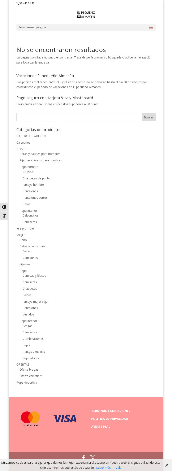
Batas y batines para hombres (40, 154)
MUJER (21, 235)
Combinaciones (33, 339)
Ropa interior (28, 211)
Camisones (30, 258)
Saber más (103, 468)
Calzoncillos (31, 215)
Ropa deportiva (26, 382)
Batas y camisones (32, 246)
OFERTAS (22, 364)
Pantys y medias (34, 352)
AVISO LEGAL (100, 426)
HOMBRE (22, 149)
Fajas (26, 345)
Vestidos (28, 314)
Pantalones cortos (35, 198)
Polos (26, 204)
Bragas (27, 326)
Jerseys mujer (25, 228)
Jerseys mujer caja (35, 302)
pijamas (25, 264)
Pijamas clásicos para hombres (41, 160)
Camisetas (30, 222)
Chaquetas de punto (36, 178)
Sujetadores (31, 358)
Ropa (23, 271)
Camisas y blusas (34, 276)
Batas (27, 251)
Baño (23, 240)
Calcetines (23, 142)
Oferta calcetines (31, 376)
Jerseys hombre (33, 185)
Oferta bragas (29, 369)
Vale (118, 468)
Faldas (27, 295)
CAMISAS (29, 172)
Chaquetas (30, 289)
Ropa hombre (29, 167)
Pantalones (30, 191)
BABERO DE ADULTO (31, 136)
